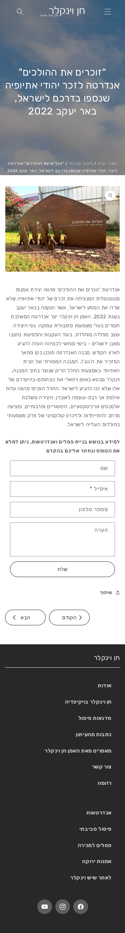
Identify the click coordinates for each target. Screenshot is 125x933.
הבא (25, 618)
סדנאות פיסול (95, 718)
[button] (107, 11)
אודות (105, 685)
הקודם (69, 618)
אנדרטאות (99, 812)
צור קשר (102, 767)
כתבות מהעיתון (94, 734)
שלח (63, 569)
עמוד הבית (107, 163)
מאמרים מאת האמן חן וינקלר (78, 751)
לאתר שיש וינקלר (91, 877)
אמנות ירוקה (97, 861)
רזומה (105, 783)
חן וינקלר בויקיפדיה (88, 702)
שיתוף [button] (106, 592)
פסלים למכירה (95, 845)
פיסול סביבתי (81, 163)
